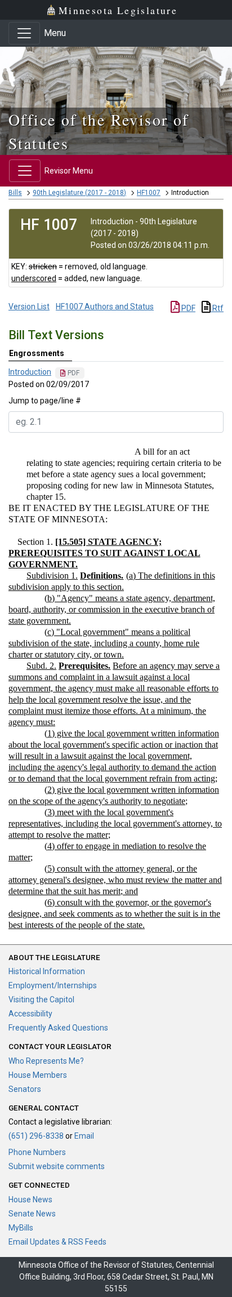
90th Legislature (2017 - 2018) (79, 193)
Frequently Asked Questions (58, 1027)
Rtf (217, 308)
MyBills (20, 1227)
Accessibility (30, 1013)
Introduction (29, 371)
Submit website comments (56, 1166)
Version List (29, 306)
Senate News (32, 1213)
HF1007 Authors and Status (105, 306)
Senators (24, 1089)
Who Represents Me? (46, 1060)
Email (84, 1135)
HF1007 (148, 193)
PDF (187, 308)
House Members (37, 1075)
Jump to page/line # (44, 400)
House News (30, 1199)
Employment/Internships (52, 985)
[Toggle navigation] (24, 33)
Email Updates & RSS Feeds (57, 1241)
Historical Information (46, 971)
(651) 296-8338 (36, 1135)
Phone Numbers (37, 1152)
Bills (15, 193)
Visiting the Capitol (41, 999)
